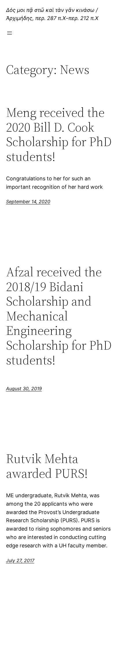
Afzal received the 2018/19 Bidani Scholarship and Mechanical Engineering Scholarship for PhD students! (58, 316)
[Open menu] (9, 33)
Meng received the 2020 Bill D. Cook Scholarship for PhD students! (58, 134)
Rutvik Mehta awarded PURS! (47, 466)
